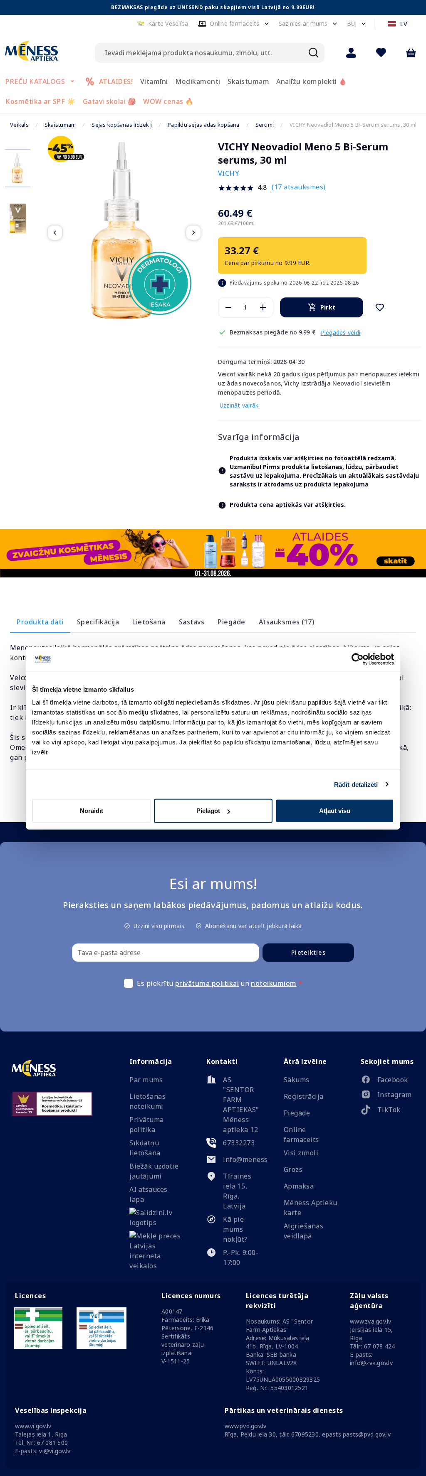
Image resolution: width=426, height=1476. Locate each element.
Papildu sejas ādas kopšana (204, 124)
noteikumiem (274, 983)
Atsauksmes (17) (287, 621)
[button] (162, 24)
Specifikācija (98, 621)
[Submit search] (313, 52)
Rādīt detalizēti (356, 784)
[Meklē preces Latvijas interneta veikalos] (156, 1265)
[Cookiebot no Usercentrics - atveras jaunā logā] (357, 659)
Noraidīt (91, 810)
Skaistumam (60, 124)
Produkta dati (40, 621)
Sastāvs (192, 621)
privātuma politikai (207, 983)
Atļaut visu (334, 810)
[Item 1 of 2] (124, 232)
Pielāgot (208, 810)
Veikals (19, 124)
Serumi (264, 124)
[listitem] (387, 1081)
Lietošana (149, 621)
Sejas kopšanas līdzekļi (122, 124)
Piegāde (231, 621)
